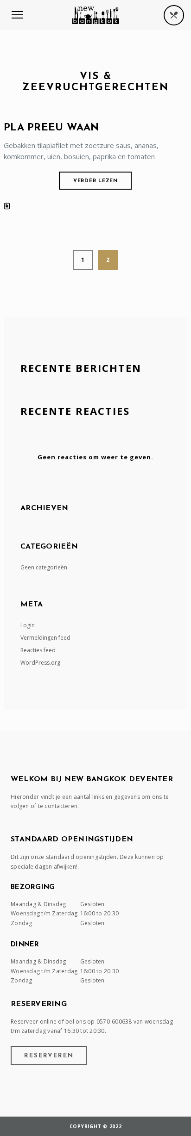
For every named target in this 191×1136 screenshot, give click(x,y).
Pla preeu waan (51, 128)
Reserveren (49, 1056)
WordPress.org (40, 663)
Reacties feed (38, 650)
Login (27, 625)
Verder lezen (95, 181)
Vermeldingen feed (45, 638)
